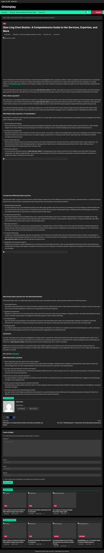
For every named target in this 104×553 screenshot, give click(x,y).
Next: (79, 422)
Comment (6, 438)
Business (56, 536)
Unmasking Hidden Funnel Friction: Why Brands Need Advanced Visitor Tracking (63, 542)
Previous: (23, 423)
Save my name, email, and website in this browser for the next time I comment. (25, 479)
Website (5, 473)
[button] (4, 417)
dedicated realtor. (16, 84)
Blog (5, 23)
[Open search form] (89, 12)
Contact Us (4, 12)
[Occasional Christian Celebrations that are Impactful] (39, 500)
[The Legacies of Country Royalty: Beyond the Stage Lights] (64, 500)
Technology (81, 536)
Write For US (42, 12)
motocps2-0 (15, 354)
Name (5, 460)
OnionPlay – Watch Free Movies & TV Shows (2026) (23, 12)
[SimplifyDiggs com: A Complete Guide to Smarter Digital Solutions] (89, 530)
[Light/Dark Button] (86, 12)
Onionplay (9, 6)
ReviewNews (58, 551)
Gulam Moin (7, 34)
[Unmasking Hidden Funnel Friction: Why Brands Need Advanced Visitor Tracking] (64, 530)
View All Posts (33, 408)
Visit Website (21, 408)
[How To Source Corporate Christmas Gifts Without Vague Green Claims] (14, 500)
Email (5, 466)
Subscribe (98, 12)
